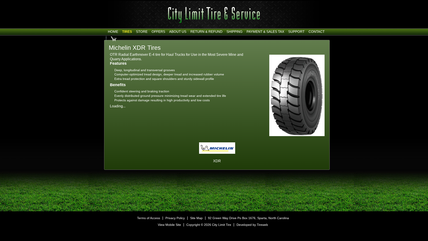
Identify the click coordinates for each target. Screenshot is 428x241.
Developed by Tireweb (252, 224)
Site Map (196, 218)
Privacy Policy (175, 218)
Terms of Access (148, 218)
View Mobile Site (169, 224)
